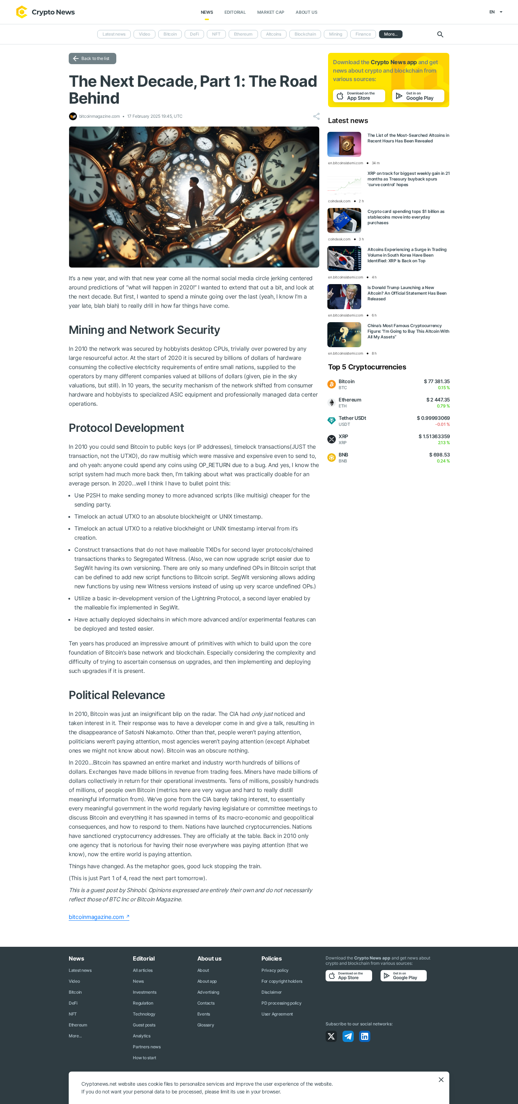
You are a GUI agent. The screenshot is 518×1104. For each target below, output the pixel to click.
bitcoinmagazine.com (96, 916)
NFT (216, 34)
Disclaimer (271, 992)
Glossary (205, 1025)
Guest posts (144, 1025)
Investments (144, 992)
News (207, 12)
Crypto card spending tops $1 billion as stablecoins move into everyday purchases (406, 217)
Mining (335, 34)
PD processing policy (281, 1003)
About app (207, 981)
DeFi (194, 34)
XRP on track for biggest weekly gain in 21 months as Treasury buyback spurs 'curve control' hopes (409, 179)
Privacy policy (275, 970)
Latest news (114, 34)
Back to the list (95, 58)
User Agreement (277, 1014)
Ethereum (243, 34)
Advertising (208, 992)
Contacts (206, 1003)
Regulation (143, 1003)
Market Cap (271, 12)
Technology (144, 1014)
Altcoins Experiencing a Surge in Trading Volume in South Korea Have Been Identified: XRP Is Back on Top (407, 255)
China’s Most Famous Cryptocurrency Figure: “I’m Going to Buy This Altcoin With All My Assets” (408, 331)
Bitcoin (170, 34)
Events (203, 1014)
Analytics (141, 1035)
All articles (143, 970)
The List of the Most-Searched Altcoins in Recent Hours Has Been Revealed (408, 138)
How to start (144, 1057)
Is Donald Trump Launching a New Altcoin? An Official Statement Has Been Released (407, 293)
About (203, 970)
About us (306, 12)
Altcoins (273, 34)
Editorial (235, 12)
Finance (363, 34)
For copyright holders (281, 981)
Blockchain (305, 34)
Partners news (146, 1046)
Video (144, 34)
